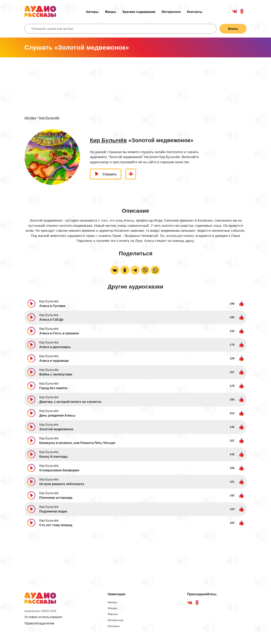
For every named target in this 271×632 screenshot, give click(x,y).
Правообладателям (39, 623)
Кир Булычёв (49, 118)
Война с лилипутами (55, 374)
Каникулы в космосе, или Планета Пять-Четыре (77, 443)
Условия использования (43, 617)
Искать (233, 28)
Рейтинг (113, 614)
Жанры (110, 12)
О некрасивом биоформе (59, 470)
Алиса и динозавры (55, 347)
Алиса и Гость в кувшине (59, 333)
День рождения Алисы (57, 415)
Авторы (92, 12)
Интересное (171, 12)
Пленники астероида (55, 497)
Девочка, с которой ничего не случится (70, 401)
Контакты (194, 12)
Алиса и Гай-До (51, 319)
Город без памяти (53, 388)
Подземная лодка (53, 511)
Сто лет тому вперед (55, 525)
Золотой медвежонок (56, 429)
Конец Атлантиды (53, 456)
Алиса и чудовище (54, 360)
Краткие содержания (139, 12)
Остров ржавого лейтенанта (61, 484)
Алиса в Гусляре (52, 306)
